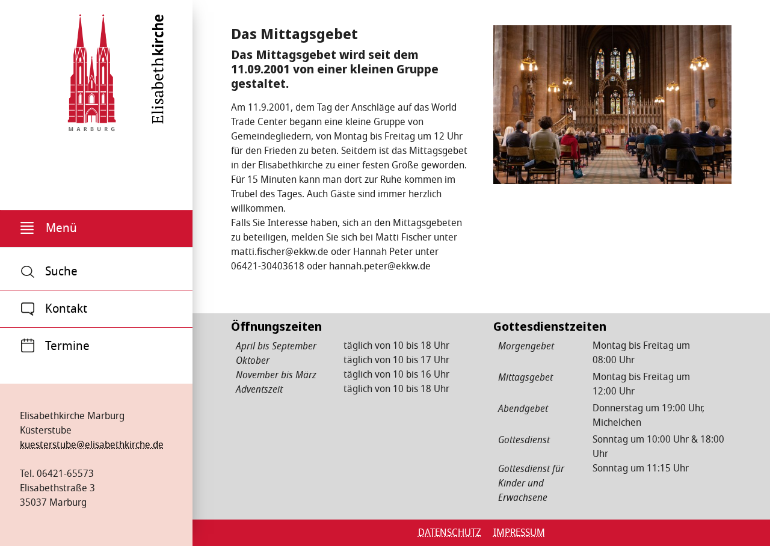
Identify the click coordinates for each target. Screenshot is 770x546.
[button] (96, 229)
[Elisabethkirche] (91, 68)
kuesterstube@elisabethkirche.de (92, 445)
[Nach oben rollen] (743, 519)
